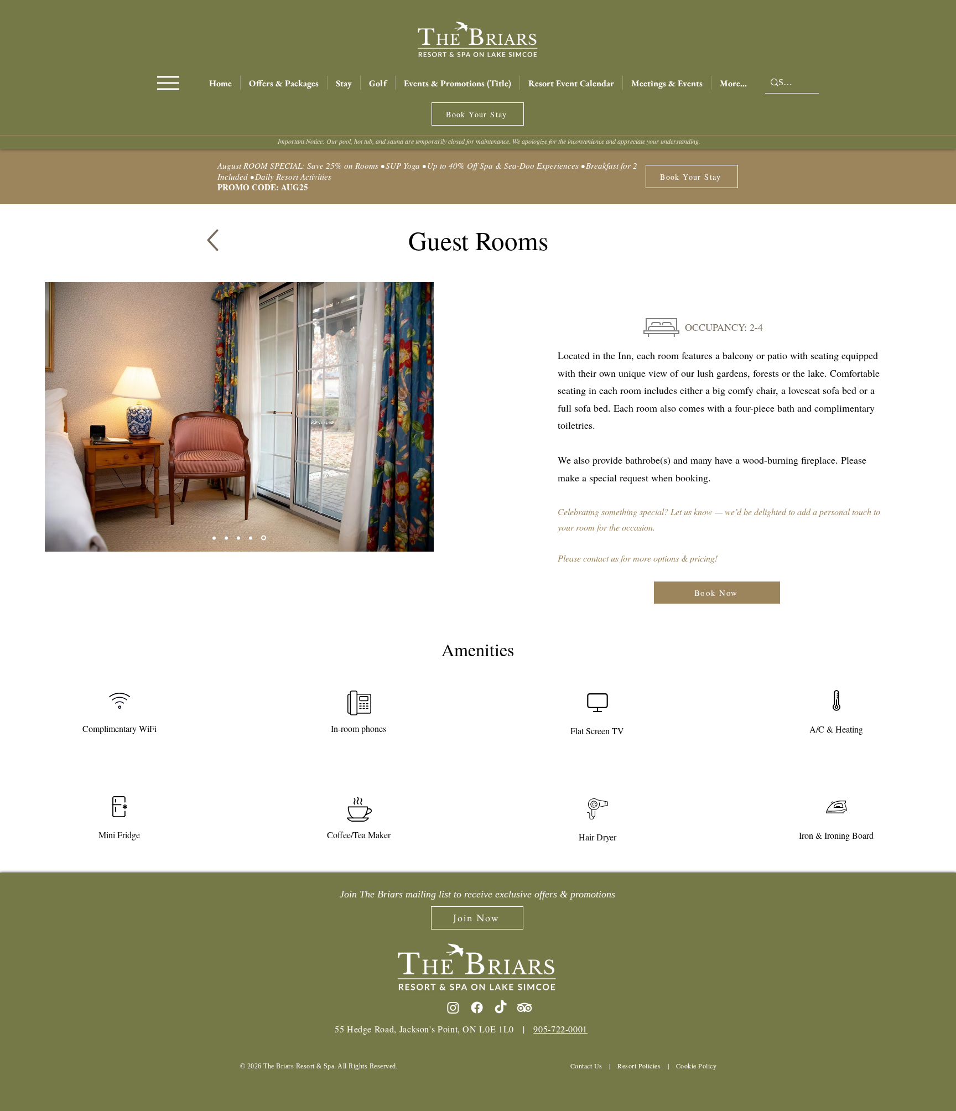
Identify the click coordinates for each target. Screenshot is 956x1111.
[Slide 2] (214, 537)
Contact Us (586, 1065)
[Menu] (168, 83)
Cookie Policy (696, 1065)
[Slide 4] (226, 537)
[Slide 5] (263, 538)
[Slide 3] (238, 537)
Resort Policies (639, 1065)
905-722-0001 (560, 1029)
